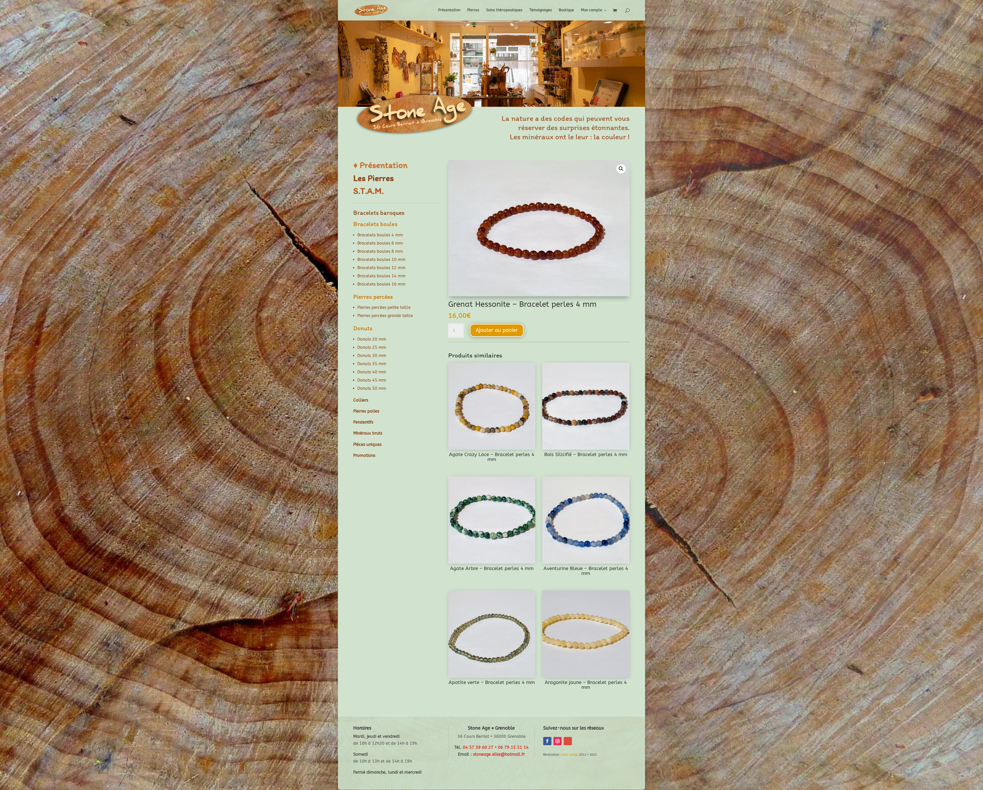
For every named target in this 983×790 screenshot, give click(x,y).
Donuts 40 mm (371, 372)
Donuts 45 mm (371, 380)
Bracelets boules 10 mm (381, 259)
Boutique (566, 10)
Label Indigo (569, 754)
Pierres (473, 10)
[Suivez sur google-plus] (568, 741)
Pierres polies (366, 411)
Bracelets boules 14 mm (381, 275)
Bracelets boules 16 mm (381, 284)
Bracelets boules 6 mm (380, 243)
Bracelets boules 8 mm (380, 251)
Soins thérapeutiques (504, 10)
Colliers (360, 400)
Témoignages (540, 10)
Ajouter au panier (497, 330)
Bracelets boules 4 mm (380, 235)
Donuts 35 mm (371, 363)
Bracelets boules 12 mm (381, 267)
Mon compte (591, 10)
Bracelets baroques (378, 212)
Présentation (449, 10)
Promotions (364, 455)
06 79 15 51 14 (513, 747)
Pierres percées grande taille (385, 315)
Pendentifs (363, 422)
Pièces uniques (367, 444)
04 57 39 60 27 (478, 747)
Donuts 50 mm (371, 388)
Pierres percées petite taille (384, 307)
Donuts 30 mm (371, 355)
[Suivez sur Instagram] (557, 741)
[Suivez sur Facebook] (547, 741)
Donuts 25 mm (371, 347)
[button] (621, 168)
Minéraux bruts (367, 433)
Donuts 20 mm (371, 339)
